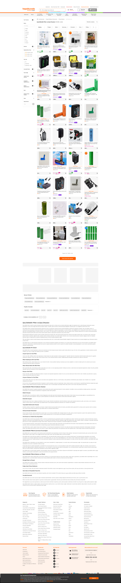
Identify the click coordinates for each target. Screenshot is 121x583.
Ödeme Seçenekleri (41, 560)
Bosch (70, 514)
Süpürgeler (24, 513)
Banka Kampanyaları (41, 561)
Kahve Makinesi (25, 523)
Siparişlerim (48, 6)
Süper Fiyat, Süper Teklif (55, 6)
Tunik (59, 518)
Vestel (70, 513)
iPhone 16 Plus (44, 514)
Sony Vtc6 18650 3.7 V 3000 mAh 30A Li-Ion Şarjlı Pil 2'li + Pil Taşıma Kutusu (43, 121)
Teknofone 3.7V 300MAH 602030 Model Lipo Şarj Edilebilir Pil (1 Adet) (43, 95)
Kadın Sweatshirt (60, 513)
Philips (26, 37)
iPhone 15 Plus (44, 521)
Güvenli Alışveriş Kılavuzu (27, 561)
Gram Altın (24, 509)
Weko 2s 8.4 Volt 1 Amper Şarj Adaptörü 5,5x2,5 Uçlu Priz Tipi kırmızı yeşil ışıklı (59, 143)
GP (25, 39)
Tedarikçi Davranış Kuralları (42, 554)
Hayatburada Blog (41, 549)
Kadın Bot (58, 507)
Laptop (33, 504)
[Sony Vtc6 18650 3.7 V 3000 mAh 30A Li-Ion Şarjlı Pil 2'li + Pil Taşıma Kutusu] (44, 111)
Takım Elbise (55, 514)
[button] (44, 51)
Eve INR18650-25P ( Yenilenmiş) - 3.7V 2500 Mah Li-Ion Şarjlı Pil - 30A (91, 94)
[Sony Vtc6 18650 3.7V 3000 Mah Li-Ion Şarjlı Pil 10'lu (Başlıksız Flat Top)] (91, 233)
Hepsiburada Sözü (87, 504)
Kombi (24, 506)
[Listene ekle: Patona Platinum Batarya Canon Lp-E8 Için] (65, 177)
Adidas (70, 507)
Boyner (70, 525)
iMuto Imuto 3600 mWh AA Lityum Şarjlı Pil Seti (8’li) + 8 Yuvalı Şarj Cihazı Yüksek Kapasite (59, 70)
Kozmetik (24, 525)
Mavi (69, 530)
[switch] (33, 20)
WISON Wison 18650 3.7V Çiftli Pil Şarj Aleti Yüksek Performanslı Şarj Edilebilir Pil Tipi (91, 193)
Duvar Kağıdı (25, 532)
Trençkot (62, 518)
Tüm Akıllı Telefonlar (41, 504)
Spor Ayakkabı (55, 511)
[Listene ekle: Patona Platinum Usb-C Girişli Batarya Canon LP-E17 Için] (81, 105)
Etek (57, 518)
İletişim (24, 565)
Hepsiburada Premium (85, 6)
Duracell (26, 42)
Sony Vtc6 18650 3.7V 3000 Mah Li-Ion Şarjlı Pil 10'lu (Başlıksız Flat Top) (91, 243)
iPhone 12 (39, 526)
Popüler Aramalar (87, 507)
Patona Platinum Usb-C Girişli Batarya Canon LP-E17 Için (75, 119)
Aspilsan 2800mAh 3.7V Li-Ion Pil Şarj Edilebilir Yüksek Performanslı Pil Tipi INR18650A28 (91, 143)
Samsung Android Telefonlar (42, 507)
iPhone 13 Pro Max (41, 531)
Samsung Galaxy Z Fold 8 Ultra (89, 532)
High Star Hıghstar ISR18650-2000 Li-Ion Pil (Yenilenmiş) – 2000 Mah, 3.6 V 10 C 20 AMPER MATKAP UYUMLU (59, 119)
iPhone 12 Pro (44, 526)
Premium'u (29, 10)
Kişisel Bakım (29, 525)
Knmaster (27, 33)
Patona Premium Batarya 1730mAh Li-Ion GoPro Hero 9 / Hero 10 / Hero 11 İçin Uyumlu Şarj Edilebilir (44, 70)
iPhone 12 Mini (40, 528)
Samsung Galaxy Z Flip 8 (88, 534)
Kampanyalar (63, 6)
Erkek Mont (55, 506)
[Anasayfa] (37, 19)
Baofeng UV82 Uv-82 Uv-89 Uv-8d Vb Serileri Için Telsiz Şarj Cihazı (75, 94)
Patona (26, 40)
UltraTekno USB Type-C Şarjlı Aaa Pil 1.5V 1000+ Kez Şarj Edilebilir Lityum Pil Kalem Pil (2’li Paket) (59, 168)
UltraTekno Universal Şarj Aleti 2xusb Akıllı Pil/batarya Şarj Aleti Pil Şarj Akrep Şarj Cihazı (91, 218)
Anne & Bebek (29, 529)
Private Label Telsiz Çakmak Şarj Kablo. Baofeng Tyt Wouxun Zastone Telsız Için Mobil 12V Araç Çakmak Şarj (75, 241)
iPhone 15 (39, 521)
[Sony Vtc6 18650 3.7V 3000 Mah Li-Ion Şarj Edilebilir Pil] (91, 158)
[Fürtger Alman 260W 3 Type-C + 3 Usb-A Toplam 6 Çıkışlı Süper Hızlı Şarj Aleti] (44, 38)
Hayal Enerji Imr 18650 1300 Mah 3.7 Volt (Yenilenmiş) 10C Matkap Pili (91, 119)
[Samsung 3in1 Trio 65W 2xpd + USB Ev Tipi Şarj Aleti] (60, 233)
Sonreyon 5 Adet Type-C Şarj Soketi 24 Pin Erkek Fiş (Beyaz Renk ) (59, 217)
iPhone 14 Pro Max (46, 519)
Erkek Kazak (55, 504)
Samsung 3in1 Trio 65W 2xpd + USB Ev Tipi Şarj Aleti (59, 243)
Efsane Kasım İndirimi (87, 511)
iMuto (26, 30)
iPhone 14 (39, 517)
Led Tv (24, 527)
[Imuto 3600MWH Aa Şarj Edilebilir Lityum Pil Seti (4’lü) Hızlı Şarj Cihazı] (60, 38)
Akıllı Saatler (40, 533)
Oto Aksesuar (29, 520)
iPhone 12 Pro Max (47, 528)
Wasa (70, 534)
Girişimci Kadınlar (69, 6)
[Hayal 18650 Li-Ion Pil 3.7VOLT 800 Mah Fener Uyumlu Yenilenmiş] (44, 158)
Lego (69, 523)
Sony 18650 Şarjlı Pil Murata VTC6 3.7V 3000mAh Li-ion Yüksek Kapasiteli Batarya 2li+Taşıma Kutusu (43, 243)
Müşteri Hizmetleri (77, 6)
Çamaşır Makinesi (26, 507)
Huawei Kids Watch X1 (88, 513)
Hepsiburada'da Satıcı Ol (94, 6)
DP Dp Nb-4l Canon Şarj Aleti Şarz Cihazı (75, 217)
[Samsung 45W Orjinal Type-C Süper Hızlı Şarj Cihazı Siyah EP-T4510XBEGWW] (75, 38)
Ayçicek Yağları (25, 511)
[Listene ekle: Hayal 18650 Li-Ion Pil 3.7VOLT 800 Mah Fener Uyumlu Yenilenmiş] (49, 152)
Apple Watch (45, 533)
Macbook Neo (86, 518)
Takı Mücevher (25, 530)
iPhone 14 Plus (44, 517)
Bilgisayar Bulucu (45, 539)
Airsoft (24, 514)
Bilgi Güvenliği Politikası (27, 560)
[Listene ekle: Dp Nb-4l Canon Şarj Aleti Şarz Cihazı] (81, 202)
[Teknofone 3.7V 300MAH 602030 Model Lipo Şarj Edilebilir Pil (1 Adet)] (44, 86)
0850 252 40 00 (91, 557)
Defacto (70, 518)
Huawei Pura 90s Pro (87, 516)
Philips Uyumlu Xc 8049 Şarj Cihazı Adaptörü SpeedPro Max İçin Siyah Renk (59, 94)
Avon (69, 504)
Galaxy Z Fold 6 (46, 537)
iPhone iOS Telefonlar (41, 512)
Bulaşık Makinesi (32, 507)
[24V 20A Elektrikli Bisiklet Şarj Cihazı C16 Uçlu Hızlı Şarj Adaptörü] (44, 135)
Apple (70, 511)
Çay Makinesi (31, 523)
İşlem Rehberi (40, 563)
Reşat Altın (28, 509)
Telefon (30, 504)
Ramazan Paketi (25, 536)
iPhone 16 (39, 514)
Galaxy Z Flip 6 (40, 537)
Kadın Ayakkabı (56, 509)
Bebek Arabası (25, 534)
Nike (69, 509)
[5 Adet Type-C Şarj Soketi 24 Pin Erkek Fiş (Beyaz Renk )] (60, 208)
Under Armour (71, 532)
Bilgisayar (24, 504)
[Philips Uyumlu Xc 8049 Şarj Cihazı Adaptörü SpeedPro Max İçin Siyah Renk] (60, 86)
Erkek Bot (55, 507)
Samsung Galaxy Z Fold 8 (88, 530)
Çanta (54, 518)
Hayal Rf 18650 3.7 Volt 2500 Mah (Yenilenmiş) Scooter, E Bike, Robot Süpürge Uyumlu (75, 192)
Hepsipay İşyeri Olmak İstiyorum (43, 553)
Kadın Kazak (60, 504)
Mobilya (29, 532)
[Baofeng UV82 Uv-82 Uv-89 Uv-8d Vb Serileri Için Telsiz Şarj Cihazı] (75, 86)
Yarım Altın (33, 509)
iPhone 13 (39, 530)
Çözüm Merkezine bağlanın (91, 550)
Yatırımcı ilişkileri (25, 553)
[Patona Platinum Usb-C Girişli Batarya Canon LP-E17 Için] (75, 111)
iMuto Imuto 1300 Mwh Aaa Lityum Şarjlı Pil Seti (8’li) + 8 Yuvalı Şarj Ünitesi (75, 70)
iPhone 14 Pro (40, 519)
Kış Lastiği (24, 520)
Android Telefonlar (41, 510)
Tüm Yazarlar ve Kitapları (88, 506)
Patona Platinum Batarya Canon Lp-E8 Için (59, 192)
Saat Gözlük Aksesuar (32, 530)
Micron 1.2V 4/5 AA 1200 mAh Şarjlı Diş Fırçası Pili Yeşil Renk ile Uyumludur (43, 217)
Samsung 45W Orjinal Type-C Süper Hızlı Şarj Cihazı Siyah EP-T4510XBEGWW (75, 46)
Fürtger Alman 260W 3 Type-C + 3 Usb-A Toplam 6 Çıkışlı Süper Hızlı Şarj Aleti (43, 46)
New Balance (71, 516)
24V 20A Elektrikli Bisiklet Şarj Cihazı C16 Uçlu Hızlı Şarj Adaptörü (43, 143)
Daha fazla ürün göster (67, 258)
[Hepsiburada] (29, 9)
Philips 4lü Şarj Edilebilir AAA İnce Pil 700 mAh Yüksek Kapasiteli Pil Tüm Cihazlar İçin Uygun (91, 71)
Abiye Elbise (55, 516)
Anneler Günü (25, 518)
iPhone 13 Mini (47, 531)
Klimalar (26, 506)
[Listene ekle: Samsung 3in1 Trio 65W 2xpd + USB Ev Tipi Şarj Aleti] (65, 227)
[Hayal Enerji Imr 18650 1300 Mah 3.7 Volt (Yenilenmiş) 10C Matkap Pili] (91, 111)
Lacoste (70, 520)
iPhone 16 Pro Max (46, 515)
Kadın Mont (60, 506)
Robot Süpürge (29, 513)
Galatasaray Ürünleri (56, 527)
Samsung (27, 32)
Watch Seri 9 (45, 535)
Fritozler (26, 514)
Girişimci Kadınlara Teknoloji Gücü (43, 556)
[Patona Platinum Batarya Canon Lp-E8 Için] (60, 184)
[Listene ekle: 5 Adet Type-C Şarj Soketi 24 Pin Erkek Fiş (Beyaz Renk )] (65, 202)
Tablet (28, 504)
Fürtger (26, 28)
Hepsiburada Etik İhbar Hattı (91, 561)
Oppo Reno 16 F (86, 529)
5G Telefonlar (86, 527)
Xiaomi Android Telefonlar (42, 506)
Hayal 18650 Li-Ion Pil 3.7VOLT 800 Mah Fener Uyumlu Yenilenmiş (43, 167)
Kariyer (24, 556)
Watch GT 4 (40, 539)
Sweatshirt (55, 513)
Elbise (59, 514)
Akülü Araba (25, 529)
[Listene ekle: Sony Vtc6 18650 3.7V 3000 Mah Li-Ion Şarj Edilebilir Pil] (97, 152)
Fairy (69, 529)
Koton (70, 527)
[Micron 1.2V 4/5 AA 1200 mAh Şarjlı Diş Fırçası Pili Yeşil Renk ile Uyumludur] (44, 208)
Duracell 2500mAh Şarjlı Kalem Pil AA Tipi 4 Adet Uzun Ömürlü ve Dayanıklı (91, 46)
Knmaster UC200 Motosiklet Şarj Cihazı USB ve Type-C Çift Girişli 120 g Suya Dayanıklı (75, 143)
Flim (25, 516)
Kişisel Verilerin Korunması (27, 558)
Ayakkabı (60, 509)
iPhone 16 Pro (40, 515)
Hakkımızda (25, 549)
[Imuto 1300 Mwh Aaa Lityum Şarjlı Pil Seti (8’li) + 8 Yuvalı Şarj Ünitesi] (75, 62)
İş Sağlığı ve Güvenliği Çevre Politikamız (29, 563)
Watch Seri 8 (40, 535)
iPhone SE (39, 524)
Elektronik (27, 527)
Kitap (23, 516)
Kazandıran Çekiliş (87, 520)
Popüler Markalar (87, 509)
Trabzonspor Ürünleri (56, 525)
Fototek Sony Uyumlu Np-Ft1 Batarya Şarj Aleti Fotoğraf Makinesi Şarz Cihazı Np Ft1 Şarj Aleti (43, 192)
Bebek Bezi (30, 534)
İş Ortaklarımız (25, 551)
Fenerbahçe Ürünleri (56, 529)
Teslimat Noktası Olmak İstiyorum (43, 558)
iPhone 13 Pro (44, 530)
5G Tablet (85, 525)
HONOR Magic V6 (87, 537)
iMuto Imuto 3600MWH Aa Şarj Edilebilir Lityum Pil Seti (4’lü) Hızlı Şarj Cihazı (59, 46)
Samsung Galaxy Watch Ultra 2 (89, 536)
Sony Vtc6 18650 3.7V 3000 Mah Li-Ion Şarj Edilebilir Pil (91, 168)
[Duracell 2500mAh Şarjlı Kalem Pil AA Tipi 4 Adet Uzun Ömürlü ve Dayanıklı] (91, 38)
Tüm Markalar (71, 536)
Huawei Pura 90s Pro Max (88, 514)
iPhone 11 (43, 524)
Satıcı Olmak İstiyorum (41, 551)
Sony (26, 35)
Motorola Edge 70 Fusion (88, 523)
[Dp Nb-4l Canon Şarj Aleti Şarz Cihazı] (75, 208)
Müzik (28, 516)
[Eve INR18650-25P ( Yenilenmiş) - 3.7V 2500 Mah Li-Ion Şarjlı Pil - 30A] (91, 86)
